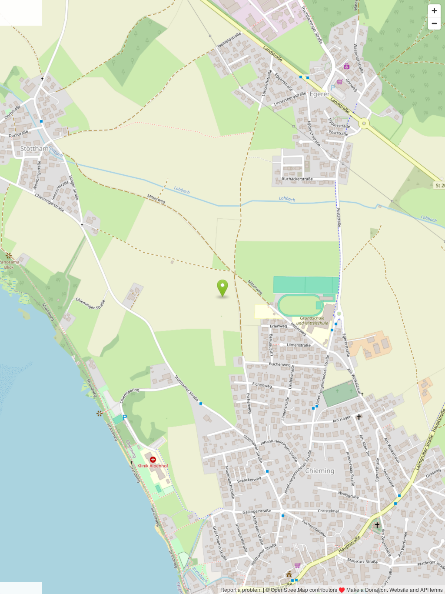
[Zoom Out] (434, 23)
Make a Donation (366, 589)
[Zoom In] (434, 10)
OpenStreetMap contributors (304, 589)
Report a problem (241, 589)
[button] (222, 288)
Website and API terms (416, 589)
